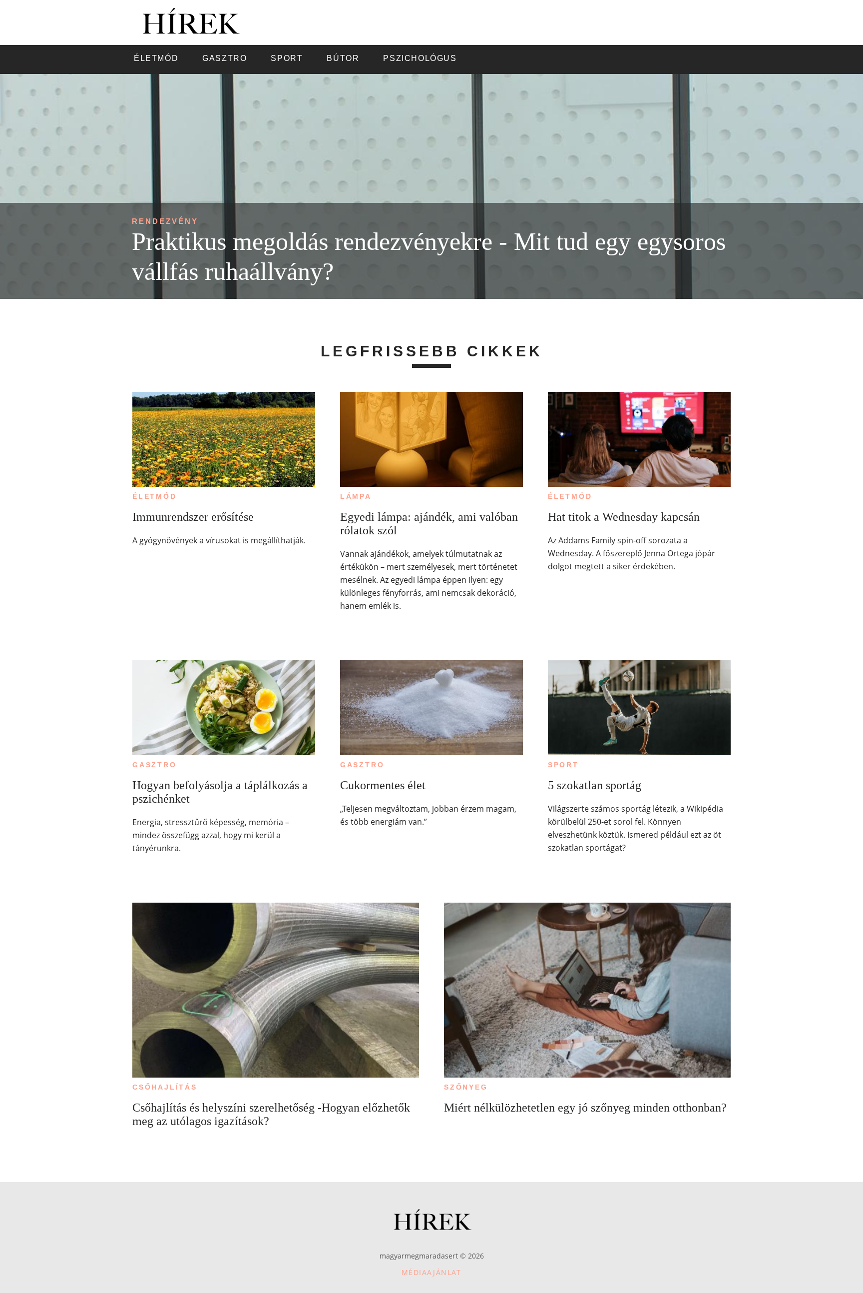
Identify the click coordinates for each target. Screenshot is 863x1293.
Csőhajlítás (164, 1087)
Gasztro (154, 765)
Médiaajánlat (431, 1272)
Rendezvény (165, 221)
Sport (563, 765)
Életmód (154, 496)
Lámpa (356, 496)
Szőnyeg (466, 1087)
